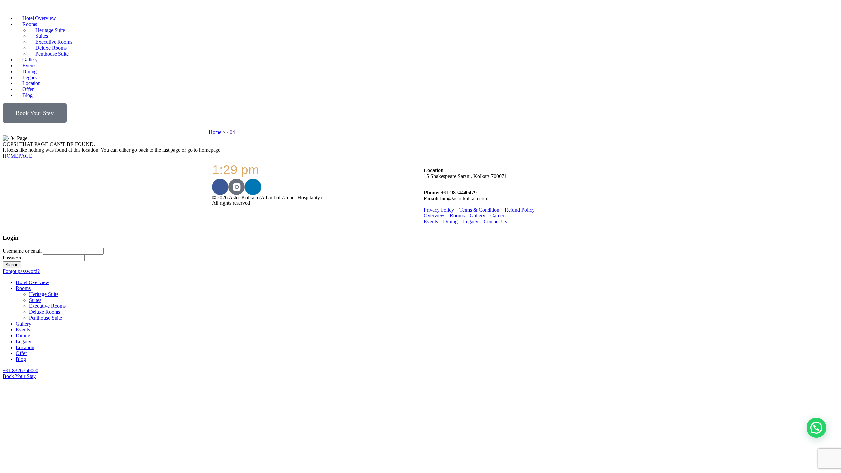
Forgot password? (21, 271)
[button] (816, 428)
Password (13, 257)
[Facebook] (220, 187)
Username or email (22, 251)
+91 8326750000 (20, 370)
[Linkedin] (253, 187)
